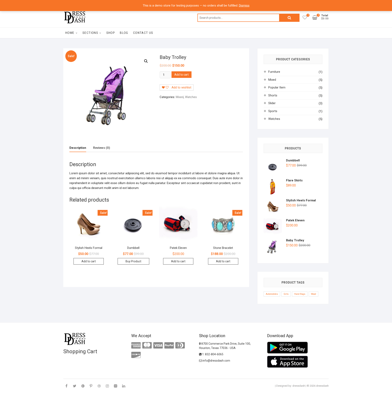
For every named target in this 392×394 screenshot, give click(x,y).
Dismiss (244, 5)
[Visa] (158, 345)
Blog (124, 32)
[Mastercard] (147, 345)
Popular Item (276, 87)
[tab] (77, 148)
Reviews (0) (101, 148)
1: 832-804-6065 (212, 354)
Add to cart (181, 74)
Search (289, 18)
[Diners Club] (180, 345)
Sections (90, 32)
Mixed (180, 97)
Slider (272, 103)
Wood (313, 294)
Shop (110, 32)
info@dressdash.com (216, 360)
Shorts (272, 95)
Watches (191, 97)
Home (70, 32)
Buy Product (133, 261)
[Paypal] (169, 345)
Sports (272, 111)
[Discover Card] (136, 355)
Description (77, 148)
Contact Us (143, 32)
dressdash (298, 385)
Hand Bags (299, 294)
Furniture (274, 72)
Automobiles (272, 294)
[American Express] (136, 345)
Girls (286, 294)
